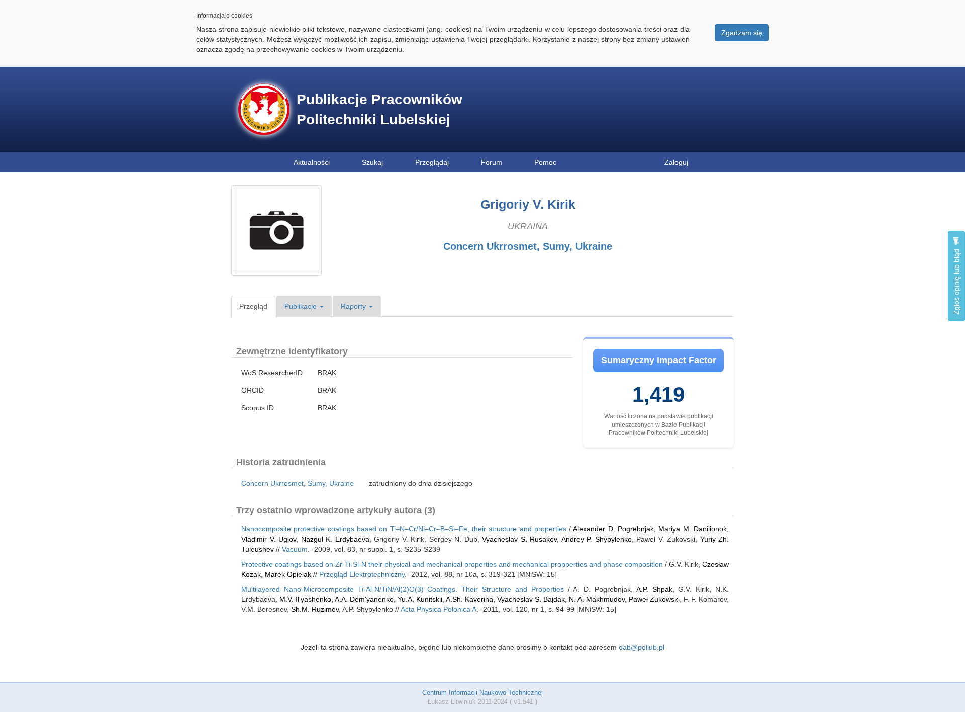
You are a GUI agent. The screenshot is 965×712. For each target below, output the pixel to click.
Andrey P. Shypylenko (596, 539)
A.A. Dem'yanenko (364, 599)
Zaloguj (676, 162)
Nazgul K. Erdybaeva (335, 539)
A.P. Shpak (654, 589)
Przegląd (253, 306)
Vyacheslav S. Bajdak (531, 599)
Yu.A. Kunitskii (420, 599)
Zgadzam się (741, 33)
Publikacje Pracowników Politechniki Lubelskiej (379, 109)
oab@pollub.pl (641, 647)
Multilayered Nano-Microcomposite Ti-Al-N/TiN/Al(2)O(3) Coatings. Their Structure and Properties (402, 589)
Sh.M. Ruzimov (315, 609)
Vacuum (295, 549)
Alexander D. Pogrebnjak (613, 529)
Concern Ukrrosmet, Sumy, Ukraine (527, 246)
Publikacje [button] (301, 306)
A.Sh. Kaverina (469, 599)
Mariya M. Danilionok (692, 529)
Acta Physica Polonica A (438, 609)
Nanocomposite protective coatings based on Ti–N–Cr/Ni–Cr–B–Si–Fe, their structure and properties (403, 529)
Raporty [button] (354, 306)
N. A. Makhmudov (597, 599)
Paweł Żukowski (654, 599)
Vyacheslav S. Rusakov (519, 539)
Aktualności (312, 162)
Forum (491, 162)
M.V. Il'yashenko (305, 599)
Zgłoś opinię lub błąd (956, 281)
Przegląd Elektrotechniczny (362, 574)
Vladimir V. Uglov (268, 539)
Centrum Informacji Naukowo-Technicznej (482, 692)
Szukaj (372, 162)
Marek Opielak (288, 574)
